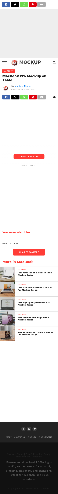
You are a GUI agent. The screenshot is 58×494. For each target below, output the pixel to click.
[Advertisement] (29, 29)
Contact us (19, 437)
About (9, 437)
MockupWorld (45, 437)
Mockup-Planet (23, 86)
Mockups (32, 437)
